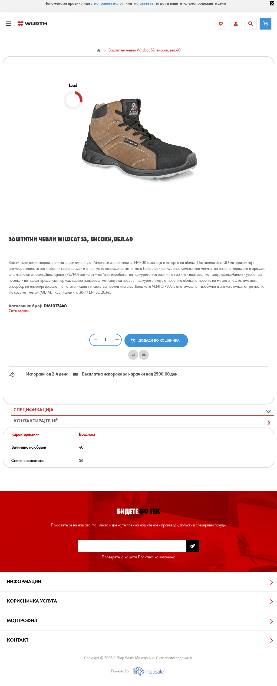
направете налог (108, 3)
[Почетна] (98, 50)
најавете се (143, 3)
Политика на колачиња (157, 557)
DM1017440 (55, 306)
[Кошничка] (265, 24)
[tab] (142, 410)
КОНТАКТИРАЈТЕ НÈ (36, 421)
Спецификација (34, 409)
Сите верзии (19, 311)
